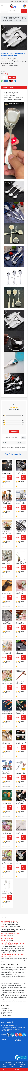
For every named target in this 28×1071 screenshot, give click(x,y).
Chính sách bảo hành (6, 1013)
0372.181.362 (10, 935)
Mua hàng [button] (9, 477)
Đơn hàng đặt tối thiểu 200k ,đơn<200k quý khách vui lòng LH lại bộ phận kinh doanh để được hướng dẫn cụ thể (14, 997)
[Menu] (2, 6)
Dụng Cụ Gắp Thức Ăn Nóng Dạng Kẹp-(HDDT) (7, 862)
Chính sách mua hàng (6, 1010)
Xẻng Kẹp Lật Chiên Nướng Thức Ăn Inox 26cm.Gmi (21, 802)
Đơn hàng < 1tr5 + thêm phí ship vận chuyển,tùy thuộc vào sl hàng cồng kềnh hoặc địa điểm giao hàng (12, 992)
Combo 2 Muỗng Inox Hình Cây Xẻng (7, 892)
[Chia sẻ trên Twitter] (7, 81)
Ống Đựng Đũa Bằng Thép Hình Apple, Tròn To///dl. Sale (7, 502)
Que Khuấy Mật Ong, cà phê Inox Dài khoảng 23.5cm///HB (21, 562)
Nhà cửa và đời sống (14, 17)
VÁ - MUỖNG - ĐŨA (10, 19)
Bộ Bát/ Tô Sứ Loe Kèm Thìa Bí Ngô (6, 832)
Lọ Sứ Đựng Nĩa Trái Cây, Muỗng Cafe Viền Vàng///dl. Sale (21, 622)
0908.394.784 (9, 940)
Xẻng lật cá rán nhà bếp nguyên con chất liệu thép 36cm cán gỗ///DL (7, 472)
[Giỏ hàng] (25, 5)
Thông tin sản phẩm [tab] (7, 87)
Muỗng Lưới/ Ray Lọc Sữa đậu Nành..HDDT (20, 862)
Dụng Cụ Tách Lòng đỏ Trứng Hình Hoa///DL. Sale (21, 742)
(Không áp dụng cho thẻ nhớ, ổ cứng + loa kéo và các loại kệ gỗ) (13, 977)
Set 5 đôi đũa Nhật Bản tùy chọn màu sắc (7, 712)
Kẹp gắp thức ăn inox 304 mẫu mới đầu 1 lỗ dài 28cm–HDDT (20, 712)
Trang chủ (4, 17)
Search (23, 437)
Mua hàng (12, 77)
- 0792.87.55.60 (16, 926)
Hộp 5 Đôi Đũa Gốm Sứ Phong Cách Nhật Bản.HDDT (21, 532)
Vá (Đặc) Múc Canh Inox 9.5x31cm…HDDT (21, 652)
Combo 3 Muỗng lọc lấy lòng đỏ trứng (6, 652)
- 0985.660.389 (16, 1029)
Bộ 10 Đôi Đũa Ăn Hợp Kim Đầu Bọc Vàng (6, 592)
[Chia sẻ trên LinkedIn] (15, 81)
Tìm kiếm (24, 10)
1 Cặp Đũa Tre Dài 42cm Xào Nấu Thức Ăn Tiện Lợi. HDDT (20, 682)
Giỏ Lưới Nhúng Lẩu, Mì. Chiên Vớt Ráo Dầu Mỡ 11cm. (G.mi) (21, 502)
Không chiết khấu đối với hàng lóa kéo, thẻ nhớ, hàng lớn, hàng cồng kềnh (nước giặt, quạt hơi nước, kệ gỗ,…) (13, 969)
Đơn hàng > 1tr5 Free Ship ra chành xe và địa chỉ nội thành (13, 988)
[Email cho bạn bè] (10, 81)
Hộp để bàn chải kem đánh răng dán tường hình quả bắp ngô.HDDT (7, 802)
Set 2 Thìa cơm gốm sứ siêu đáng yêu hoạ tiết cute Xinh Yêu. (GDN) (7, 682)
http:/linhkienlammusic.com (14, 923)
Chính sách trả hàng (6, 1015)
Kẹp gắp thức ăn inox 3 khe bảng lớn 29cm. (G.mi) (7, 742)
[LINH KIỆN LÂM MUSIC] (13, 6)
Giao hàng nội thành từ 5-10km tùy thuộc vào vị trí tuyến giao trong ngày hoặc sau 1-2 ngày (13, 984)
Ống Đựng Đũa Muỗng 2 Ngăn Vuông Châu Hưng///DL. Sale (6, 772)
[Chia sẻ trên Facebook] (5, 81)
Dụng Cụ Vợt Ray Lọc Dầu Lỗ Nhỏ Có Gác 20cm (21, 472)
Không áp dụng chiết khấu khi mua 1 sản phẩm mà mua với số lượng (12, 973)
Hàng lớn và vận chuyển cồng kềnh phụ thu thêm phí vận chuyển (13, 1001)
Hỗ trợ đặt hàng (5, 1008)
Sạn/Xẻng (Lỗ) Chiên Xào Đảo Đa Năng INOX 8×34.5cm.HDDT (6, 622)
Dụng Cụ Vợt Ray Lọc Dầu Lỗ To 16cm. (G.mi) (20, 832)
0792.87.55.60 (9, 1029)
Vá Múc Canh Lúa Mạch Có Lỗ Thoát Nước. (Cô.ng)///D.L (7, 532)
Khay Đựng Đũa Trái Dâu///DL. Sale (21, 592)
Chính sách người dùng (6, 1012)
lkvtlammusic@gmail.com (11, 924)
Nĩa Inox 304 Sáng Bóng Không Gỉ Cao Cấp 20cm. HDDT (7, 562)
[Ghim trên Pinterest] (12, 81)
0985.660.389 (8, 926)
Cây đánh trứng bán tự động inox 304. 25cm (21, 772)
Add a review (14, 431)
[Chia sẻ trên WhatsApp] (2, 81)
